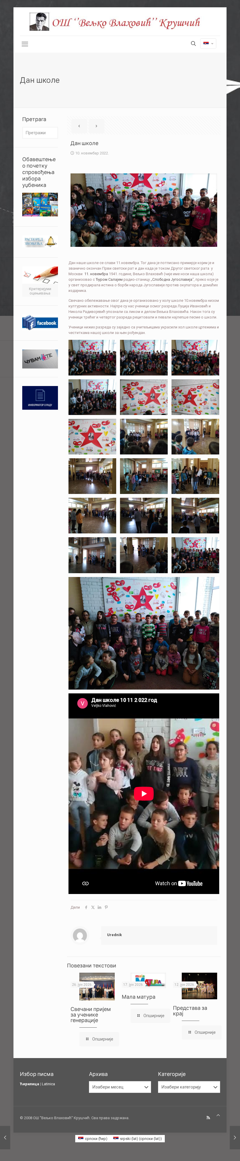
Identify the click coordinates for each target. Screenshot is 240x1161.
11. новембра (96, 274)
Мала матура (138, 997)
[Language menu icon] (208, 43)
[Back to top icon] (218, 1115)
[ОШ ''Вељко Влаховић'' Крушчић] (120, 21)
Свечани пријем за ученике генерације (91, 1014)
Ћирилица (29, 1084)
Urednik (114, 935)
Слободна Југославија (172, 279)
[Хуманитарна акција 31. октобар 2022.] (5, 1137)
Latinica (48, 1084)
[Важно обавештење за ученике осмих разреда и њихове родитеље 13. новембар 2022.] (235, 1137)
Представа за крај (190, 1011)
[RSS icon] (208, 1117)
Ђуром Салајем (109, 279)
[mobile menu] (25, 44)
